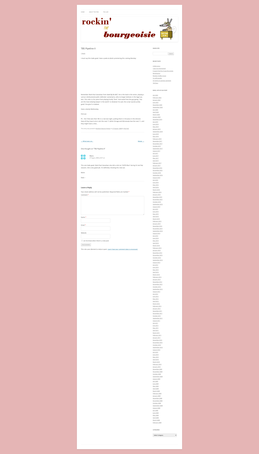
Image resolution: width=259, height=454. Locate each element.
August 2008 (156, 408)
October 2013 (157, 258)
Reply (82, 177)
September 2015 (158, 204)
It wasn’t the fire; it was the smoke (163, 71)
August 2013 (156, 262)
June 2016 (156, 182)
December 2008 (157, 398)
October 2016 (157, 173)
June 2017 (156, 156)
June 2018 (156, 134)
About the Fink (94, 12)
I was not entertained (159, 68)
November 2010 (157, 342)
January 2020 (156, 117)
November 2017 (157, 144)
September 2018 (158, 131)
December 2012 (157, 282)
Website (83, 233)
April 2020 (156, 112)
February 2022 (157, 98)
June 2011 (156, 325)
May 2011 (156, 328)
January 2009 (156, 396)
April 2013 (156, 272)
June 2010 (156, 355)
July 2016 (155, 180)
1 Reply (83, 53)
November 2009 (157, 372)
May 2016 (156, 185)
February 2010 (157, 364)
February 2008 (157, 422)
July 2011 (155, 323)
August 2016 (156, 178)
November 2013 (157, 255)
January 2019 (156, 129)
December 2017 (157, 141)
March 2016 (156, 190)
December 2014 (157, 226)
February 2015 (157, 221)
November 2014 (157, 228)
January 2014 (156, 250)
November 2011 (157, 313)
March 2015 (156, 219)
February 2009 (157, 393)
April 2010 (156, 359)
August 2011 (156, 321)
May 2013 (156, 270)
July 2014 (155, 236)
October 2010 (157, 345)
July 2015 (155, 209)
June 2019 (156, 124)
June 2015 (156, 211)
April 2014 (156, 243)
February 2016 (157, 192)
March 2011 (156, 333)
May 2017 (156, 158)
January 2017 (156, 165)
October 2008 (157, 403)
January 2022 (156, 100)
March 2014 (156, 245)
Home (83, 12)
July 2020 (155, 110)
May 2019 (156, 127)
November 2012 (157, 284)
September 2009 (158, 376)
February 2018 (157, 139)
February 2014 (157, 248)
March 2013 (156, 275)
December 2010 (157, 340)
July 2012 (155, 294)
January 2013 (156, 279)
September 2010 (158, 347)
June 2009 (156, 384)
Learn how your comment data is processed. (123, 249)
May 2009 (156, 386)
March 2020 (156, 114)
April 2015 (156, 216)
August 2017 (156, 151)
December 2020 (157, 105)
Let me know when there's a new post (96, 241)
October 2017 (157, 146)
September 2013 (158, 260)
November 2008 (157, 401)
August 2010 (156, 350)
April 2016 (156, 187)
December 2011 (157, 311)
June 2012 (156, 296)
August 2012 (156, 292)
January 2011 (156, 338)
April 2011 (156, 330)
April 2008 (156, 418)
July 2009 (155, 381)
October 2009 (157, 374)
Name (83, 217)
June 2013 (156, 267)
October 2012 (157, 287)
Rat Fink (126, 128)
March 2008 (156, 420)
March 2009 (156, 391)
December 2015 (157, 197)
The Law (105, 12)
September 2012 (158, 289)
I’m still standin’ (157, 78)
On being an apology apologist (162, 81)
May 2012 (156, 299)
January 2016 (156, 195)
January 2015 (156, 224)
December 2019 (157, 119)
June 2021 (156, 102)
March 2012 (156, 304)
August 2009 (156, 379)
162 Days (155, 83)
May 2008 (156, 415)
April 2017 (156, 161)
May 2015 (156, 214)
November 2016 (157, 170)
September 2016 (158, 175)
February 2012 (157, 306)
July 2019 (155, 122)
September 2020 (158, 107)
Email (83, 225)
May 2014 (156, 241)
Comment (85, 195)
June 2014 (156, 238)
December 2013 (157, 253)
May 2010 (156, 357)
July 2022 (155, 95)
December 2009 (157, 369)
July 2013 (155, 265)
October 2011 (157, 316)
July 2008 (155, 410)
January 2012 (156, 309)
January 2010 (156, 367)
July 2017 (155, 153)
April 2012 (156, 301)
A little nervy (156, 66)
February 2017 (157, 163)
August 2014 (156, 233)
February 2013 (157, 277)
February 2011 (157, 335)
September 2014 (158, 231)
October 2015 (157, 202)
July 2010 (155, 352)
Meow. (141, 141)
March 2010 (156, 362)
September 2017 (158, 148)
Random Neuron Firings (103, 128)
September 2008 (158, 406)
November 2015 (157, 199)
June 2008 (156, 413)
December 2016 (157, 168)
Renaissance (156, 73)
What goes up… (87, 141)
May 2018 (156, 136)
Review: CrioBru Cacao (159, 76)
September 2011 (158, 318)
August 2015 (156, 207)
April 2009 (156, 389)
